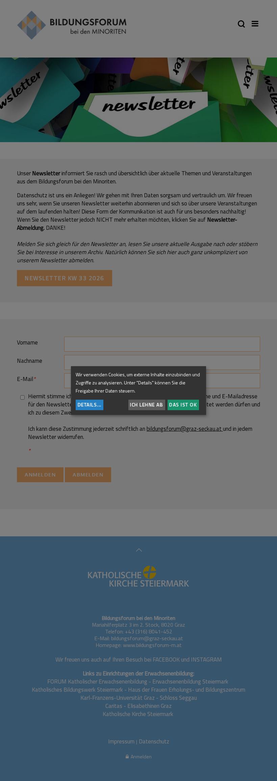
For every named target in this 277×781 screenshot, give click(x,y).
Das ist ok (183, 404)
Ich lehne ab (146, 404)
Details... (90, 404)
